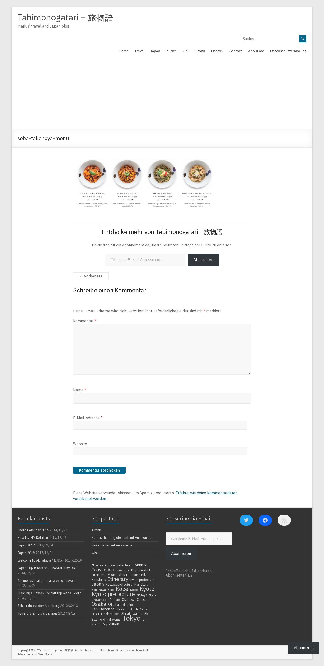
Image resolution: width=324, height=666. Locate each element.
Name (79, 390)
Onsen (142, 599)
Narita (152, 595)
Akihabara (97, 565)
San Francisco (103, 609)
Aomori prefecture (118, 565)
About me (256, 50)
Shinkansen (112, 613)
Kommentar (84, 321)
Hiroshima (99, 580)
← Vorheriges (90, 276)
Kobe (122, 589)
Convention (103, 570)
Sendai (144, 609)
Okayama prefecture (106, 599)
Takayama (113, 619)
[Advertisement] (162, 93)
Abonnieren (203, 259)
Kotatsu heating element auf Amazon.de (121, 538)
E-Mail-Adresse (87, 418)
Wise (95, 553)
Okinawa (128, 599)
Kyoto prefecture (113, 594)
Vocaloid (96, 624)
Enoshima (122, 570)
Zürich (171, 50)
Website (80, 443)
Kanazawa (99, 590)
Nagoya (142, 595)
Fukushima (99, 575)
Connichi (140, 565)
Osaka (99, 604)
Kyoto (147, 589)
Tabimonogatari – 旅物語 (65, 17)
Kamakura (141, 584)
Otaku (199, 50)
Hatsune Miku (138, 575)
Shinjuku (97, 613)
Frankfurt (144, 570)
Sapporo (122, 609)
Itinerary (118, 579)
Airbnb (96, 530)
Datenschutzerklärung (288, 50)
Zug (104, 624)
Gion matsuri (117, 575)
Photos (217, 50)
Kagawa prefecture (119, 584)
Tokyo (131, 618)
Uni (186, 50)
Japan (155, 50)
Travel (139, 50)
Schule (134, 609)
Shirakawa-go (132, 613)
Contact (235, 50)
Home (124, 50)
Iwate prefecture (142, 580)
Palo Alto (127, 604)
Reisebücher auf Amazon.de (112, 545)
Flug (133, 570)
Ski (146, 613)
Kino (111, 590)
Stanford (98, 619)
